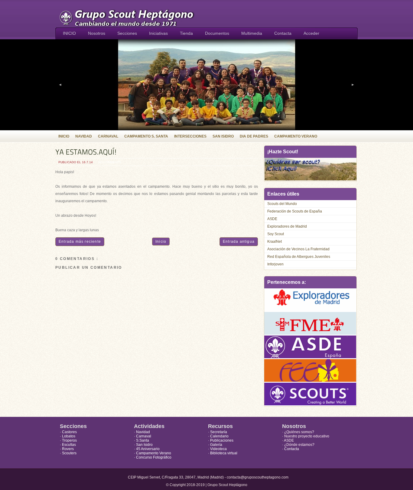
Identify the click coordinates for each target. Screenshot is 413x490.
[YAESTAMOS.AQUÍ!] (156, 152)
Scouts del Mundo (282, 204)
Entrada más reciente (80, 241)
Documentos (217, 33)
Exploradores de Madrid (287, 226)
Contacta (282, 33)
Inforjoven (275, 264)
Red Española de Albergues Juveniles (298, 257)
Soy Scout (275, 234)
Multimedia (251, 33)
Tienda (186, 33)
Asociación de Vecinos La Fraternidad (298, 249)
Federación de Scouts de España (294, 211)
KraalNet (274, 241)
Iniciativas (158, 33)
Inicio (160, 241)
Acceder (311, 33)
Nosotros (96, 33)
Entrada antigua (239, 241)
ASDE (272, 219)
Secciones (127, 33)
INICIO (69, 33)
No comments (109, 162)
